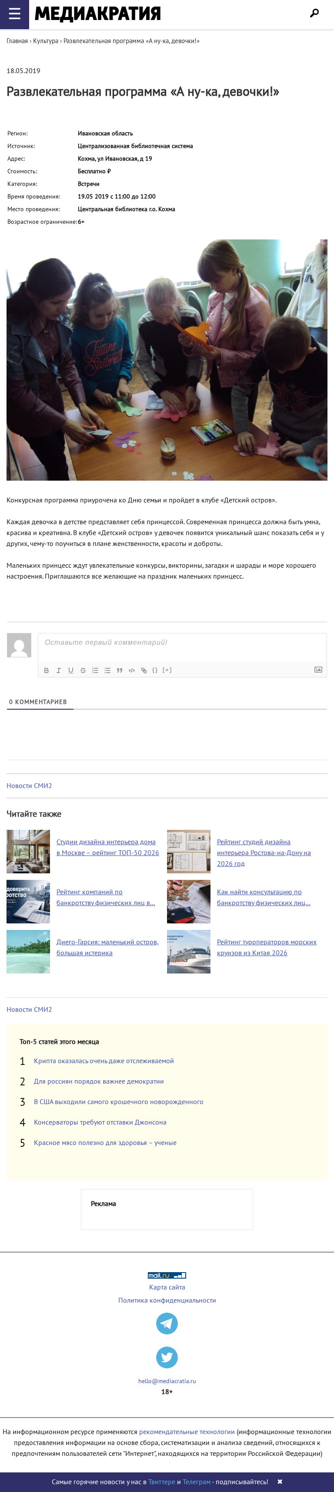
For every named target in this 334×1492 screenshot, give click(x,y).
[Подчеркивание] (71, 670)
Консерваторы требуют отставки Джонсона (100, 1122)
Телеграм (196, 1482)
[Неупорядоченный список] (107, 670)
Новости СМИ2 (29, 786)
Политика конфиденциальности (167, 1300)
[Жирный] (46, 670)
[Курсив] (59, 670)
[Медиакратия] (97, 15)
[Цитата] (120, 670)
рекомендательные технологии (187, 1432)
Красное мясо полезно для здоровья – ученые (105, 1143)
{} (155, 670)
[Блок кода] (132, 670)
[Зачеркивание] (83, 670)
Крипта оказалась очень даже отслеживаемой (104, 1061)
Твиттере (161, 1482)
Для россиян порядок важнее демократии (99, 1081)
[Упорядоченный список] (95, 670)
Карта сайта (167, 1287)
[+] (167, 670)
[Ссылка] (144, 670)
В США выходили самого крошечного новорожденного (119, 1102)
